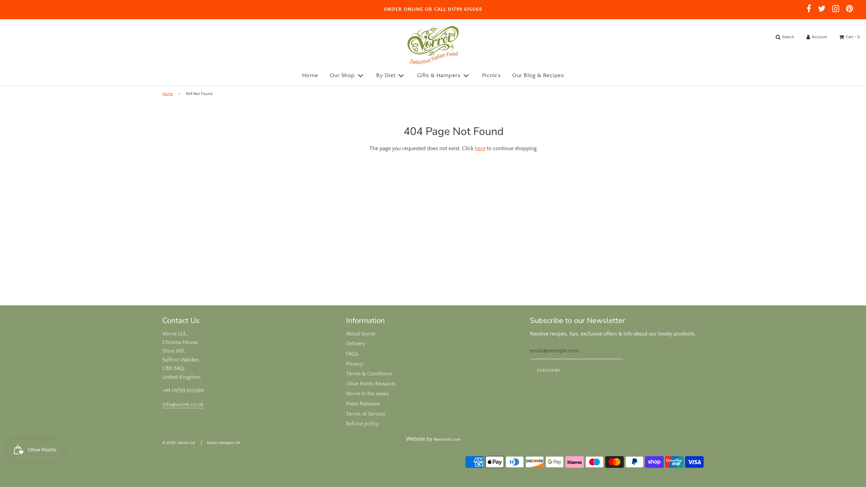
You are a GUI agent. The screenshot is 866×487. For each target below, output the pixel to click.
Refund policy (362, 424)
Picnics (491, 75)
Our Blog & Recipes (538, 75)
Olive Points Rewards (371, 384)
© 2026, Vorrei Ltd (178, 443)
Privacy (354, 364)
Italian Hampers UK (223, 443)
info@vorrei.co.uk (183, 404)
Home (310, 75)
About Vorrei (360, 334)
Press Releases (363, 404)
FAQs (352, 354)
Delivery (355, 344)
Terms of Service (365, 414)
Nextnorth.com (447, 439)
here (480, 148)
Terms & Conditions (369, 374)
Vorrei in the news (367, 394)
